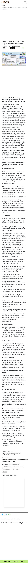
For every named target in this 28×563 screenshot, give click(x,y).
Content (3, 5)
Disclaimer (17, 519)
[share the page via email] (4, 48)
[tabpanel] (14, 492)
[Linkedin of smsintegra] (6, 515)
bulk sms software (6, 469)
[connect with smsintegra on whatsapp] (10, 515)
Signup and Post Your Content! (14, 561)
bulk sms (5, 471)
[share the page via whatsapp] (23, 48)
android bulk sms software (17, 466)
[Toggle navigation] (25, 2)
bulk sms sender (16, 469)
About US (3, 519)
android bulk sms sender (14, 464)
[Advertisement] (14, 25)
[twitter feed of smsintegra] (3, 515)
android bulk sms (6, 466)
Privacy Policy (10, 519)
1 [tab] (14, 510)
